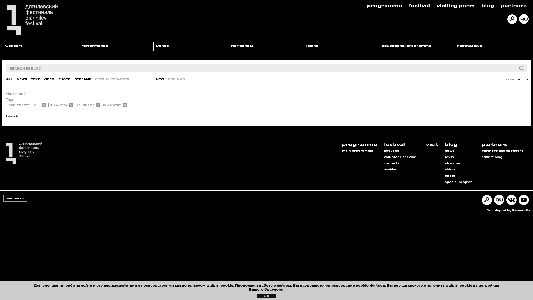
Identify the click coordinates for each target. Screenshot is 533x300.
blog (451, 144)
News (22, 78)
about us (391, 150)
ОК (266, 296)
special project (458, 182)
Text (35, 78)
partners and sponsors (502, 150)
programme (359, 144)
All (9, 78)
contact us (15, 198)
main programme (357, 150)
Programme (384, 5)
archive (390, 169)
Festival (419, 5)
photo (450, 175)
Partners (514, 5)
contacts (392, 163)
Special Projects (112, 78)
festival (394, 144)
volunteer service (400, 157)
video (450, 169)
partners (494, 144)
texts (449, 157)
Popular (176, 78)
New (160, 78)
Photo (64, 78)
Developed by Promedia (508, 210)
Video (49, 78)
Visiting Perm (456, 5)
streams (452, 163)
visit (432, 144)
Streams (83, 78)
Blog (487, 5)
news (450, 150)
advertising (492, 157)
